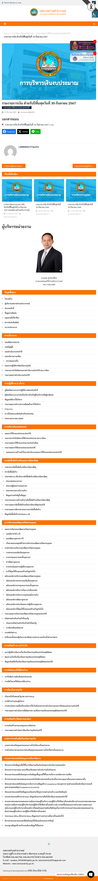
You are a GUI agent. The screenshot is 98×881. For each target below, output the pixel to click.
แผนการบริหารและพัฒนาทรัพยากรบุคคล (20, 529)
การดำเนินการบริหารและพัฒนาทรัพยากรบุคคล (22, 548)
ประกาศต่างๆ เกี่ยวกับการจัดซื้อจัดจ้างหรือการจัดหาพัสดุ (26, 476)
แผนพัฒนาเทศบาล (12, 342)
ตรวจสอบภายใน (12, 361)
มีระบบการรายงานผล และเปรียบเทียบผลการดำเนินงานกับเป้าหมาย (30, 770)
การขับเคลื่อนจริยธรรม (14, 628)
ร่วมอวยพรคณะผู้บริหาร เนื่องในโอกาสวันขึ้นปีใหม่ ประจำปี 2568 (85, 166)
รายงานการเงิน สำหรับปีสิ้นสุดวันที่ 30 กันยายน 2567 (27, 124)
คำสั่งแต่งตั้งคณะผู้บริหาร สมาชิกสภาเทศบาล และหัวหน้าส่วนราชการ (31, 637)
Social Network (11, 327)
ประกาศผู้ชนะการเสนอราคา (16, 486)
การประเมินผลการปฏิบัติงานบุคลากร (20, 566)
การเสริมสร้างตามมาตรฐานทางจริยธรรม (20, 725)
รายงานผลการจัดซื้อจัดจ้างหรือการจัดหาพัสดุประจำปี (25, 505)
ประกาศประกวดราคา (14, 481)
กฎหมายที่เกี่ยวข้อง (12, 318)
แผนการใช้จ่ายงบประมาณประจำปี (18, 433)
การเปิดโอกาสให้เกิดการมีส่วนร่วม (17, 681)
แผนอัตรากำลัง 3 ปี (13, 534)
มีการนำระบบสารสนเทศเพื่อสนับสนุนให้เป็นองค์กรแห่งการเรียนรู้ (29, 821)
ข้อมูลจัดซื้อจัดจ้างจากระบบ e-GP (17, 514)
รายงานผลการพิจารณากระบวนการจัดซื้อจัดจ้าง (23, 509)
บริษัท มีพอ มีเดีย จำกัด (37, 870)
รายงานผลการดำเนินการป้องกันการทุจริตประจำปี (23, 730)
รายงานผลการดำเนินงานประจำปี (17, 375)
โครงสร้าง (8, 299)
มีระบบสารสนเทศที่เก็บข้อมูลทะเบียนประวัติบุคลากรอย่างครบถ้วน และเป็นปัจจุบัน (36, 792)
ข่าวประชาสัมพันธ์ (12, 322)
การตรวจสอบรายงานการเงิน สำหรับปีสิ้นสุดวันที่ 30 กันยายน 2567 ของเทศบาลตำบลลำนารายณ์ (17, 207)
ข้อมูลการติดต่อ (10, 313)
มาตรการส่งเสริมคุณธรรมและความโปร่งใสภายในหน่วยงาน (27, 745)
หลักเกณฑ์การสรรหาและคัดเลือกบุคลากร (22, 581)
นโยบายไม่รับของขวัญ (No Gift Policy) (19, 696)
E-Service (9, 409)
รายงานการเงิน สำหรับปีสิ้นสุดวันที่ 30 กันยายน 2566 (48, 205)
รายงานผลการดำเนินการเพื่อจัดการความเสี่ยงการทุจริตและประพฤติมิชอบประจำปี (36, 710)
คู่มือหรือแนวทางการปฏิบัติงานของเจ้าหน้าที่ (21, 390)
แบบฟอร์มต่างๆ (11, 632)
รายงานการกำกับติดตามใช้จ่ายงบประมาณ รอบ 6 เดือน (25, 438)
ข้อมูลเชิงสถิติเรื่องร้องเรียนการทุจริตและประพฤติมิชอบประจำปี (29, 661)
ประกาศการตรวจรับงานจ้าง (16, 490)
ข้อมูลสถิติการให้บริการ (13, 399)
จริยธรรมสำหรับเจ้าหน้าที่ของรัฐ (17, 618)
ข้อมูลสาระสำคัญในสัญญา (16, 495)
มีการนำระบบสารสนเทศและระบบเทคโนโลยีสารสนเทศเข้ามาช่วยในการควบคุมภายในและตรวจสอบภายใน (45, 779)
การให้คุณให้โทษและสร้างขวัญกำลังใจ (20, 571)
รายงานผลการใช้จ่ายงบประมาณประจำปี (16, 108)
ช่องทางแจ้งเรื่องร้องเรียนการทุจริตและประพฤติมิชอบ (25, 657)
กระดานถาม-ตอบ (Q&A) (14, 418)
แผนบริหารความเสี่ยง (13, 356)
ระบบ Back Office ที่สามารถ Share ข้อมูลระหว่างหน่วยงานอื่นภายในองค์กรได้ (34, 816)
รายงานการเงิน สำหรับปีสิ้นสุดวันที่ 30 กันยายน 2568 (80, 205)
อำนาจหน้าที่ (9, 308)
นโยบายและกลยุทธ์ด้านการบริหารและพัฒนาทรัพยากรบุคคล (29, 543)
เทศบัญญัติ (9, 347)
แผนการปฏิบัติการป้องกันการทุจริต (18, 365)
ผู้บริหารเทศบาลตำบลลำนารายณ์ (17, 303)
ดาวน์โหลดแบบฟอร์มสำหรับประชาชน (19, 414)
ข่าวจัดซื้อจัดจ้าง (11, 472)
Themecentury (48, 878)
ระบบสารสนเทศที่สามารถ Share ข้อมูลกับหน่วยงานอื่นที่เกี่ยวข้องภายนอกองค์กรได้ (36, 796)
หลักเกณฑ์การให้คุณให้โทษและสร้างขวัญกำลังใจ (24, 609)
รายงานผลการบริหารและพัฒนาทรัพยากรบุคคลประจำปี (26, 614)
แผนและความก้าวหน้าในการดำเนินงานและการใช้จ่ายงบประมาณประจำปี (34, 452)
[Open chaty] (90, 874)
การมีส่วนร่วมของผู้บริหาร (14, 701)
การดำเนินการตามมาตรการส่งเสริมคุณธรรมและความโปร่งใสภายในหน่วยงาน (34, 750)
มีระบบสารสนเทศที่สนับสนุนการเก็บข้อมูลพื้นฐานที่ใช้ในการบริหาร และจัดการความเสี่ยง (38, 774)
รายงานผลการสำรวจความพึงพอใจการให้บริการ (23, 404)
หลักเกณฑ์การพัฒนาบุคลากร (17, 599)
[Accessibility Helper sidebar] (95, 14)
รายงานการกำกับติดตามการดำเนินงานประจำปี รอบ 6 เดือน (27, 370)
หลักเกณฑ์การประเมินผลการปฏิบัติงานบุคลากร (24, 604)
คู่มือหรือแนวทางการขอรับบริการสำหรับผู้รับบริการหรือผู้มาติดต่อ (29, 395)
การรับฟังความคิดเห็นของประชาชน (18, 677)
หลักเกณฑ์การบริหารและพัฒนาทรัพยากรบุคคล (23, 576)
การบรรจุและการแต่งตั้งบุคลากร (18, 557)
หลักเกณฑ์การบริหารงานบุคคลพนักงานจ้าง (22, 595)
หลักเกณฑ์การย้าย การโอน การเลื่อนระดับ (21, 590)
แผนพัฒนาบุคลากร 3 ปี (14, 538)
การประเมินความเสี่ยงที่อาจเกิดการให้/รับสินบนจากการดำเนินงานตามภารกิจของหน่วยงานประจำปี (42, 706)
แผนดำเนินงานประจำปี (13, 351)
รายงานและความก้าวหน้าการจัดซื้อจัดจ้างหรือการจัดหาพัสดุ (27, 500)
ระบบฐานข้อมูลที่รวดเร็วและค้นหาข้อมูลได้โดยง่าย (24, 825)
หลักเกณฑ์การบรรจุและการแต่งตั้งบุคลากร (22, 585)
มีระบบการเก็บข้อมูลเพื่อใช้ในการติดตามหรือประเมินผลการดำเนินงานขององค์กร (35, 765)
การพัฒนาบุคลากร (13, 562)
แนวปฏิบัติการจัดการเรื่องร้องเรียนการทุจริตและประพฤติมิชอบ (28, 652)
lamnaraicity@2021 (27, 112)
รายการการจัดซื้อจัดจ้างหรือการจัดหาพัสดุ (20, 467)
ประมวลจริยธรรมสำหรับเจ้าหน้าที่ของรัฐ (21, 623)
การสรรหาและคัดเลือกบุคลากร (17, 552)
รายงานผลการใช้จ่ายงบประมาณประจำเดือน (21, 443)
